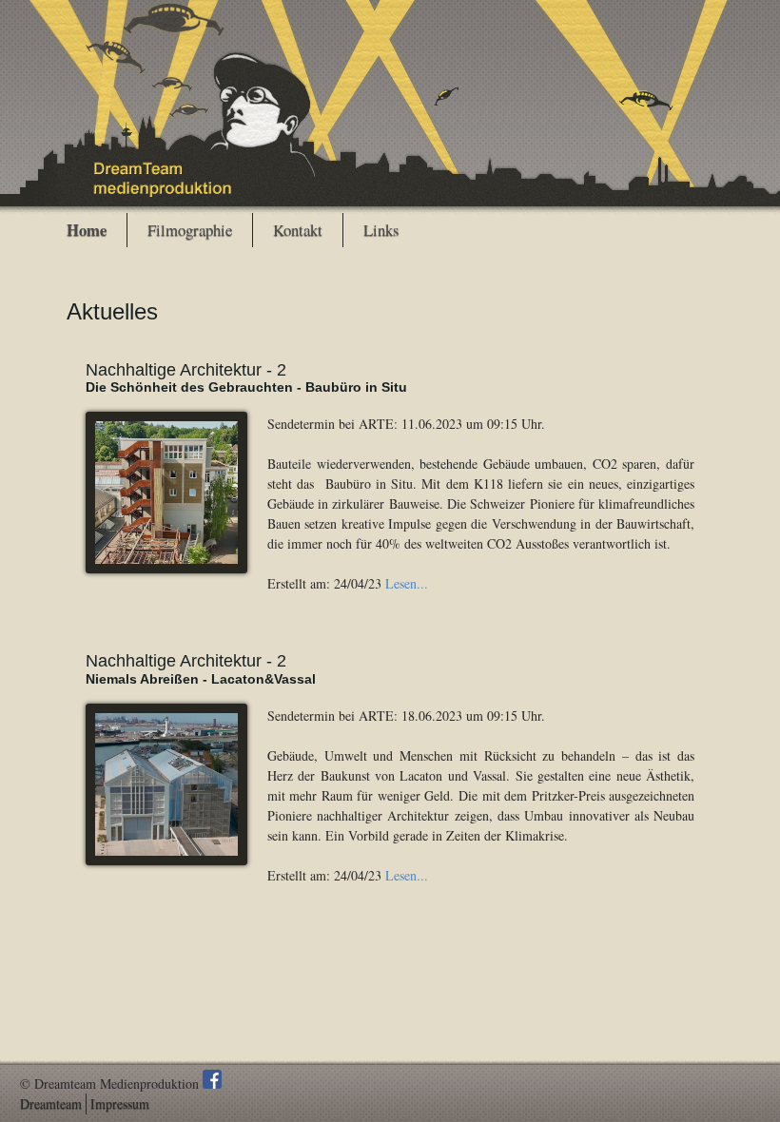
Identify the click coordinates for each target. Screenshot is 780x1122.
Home (87, 230)
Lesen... (406, 583)
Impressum (119, 1104)
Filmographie (189, 230)
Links (381, 230)
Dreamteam (51, 1104)
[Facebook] (212, 1083)
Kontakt (297, 230)
